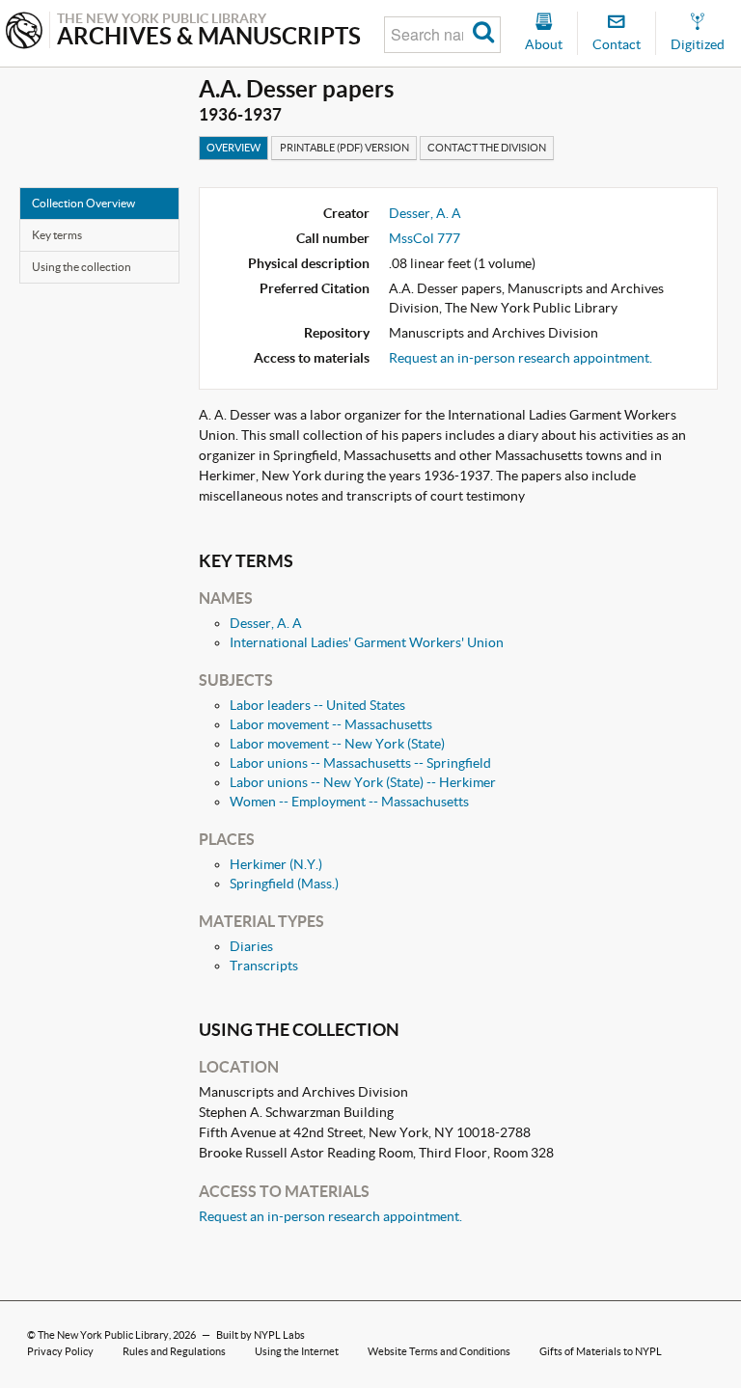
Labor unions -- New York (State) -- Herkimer (363, 782)
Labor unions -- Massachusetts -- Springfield (360, 763)
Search (484, 34)
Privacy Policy (60, 1351)
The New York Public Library (103, 1335)
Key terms (57, 235)
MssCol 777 (424, 238)
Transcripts (264, 965)
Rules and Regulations (174, 1351)
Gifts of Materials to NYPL (600, 1351)
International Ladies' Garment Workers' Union (367, 642)
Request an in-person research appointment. (520, 358)
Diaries (251, 946)
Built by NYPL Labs (260, 1335)
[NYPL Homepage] (24, 32)
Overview (233, 147)
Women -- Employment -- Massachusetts (349, 801)
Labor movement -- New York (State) (337, 743)
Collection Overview (83, 203)
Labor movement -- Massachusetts (331, 724)
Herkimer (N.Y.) (276, 864)
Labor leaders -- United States (317, 705)
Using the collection (81, 266)
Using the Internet (297, 1351)
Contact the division (486, 147)
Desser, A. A (425, 213)
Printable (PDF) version (344, 147)
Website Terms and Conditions (439, 1351)
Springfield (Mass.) (284, 883)
